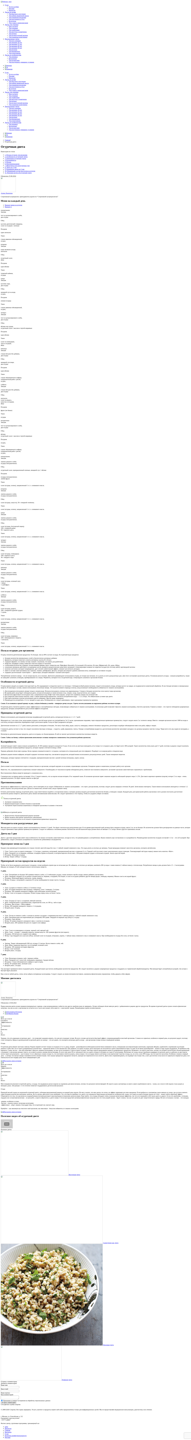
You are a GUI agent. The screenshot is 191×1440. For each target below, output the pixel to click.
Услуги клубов (14, 7)
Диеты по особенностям (13, 55)
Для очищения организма (17, 17)
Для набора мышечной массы (19, 16)
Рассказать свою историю (12, 1061)
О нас (7, 5)
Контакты (8, 1432)
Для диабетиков (14, 30)
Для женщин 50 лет (15, 48)
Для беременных (14, 51)
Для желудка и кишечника (18, 32)
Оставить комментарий (9, 1402)
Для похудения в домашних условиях (21, 62)
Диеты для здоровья (11, 25)
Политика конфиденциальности (16, 1436)
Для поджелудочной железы (18, 35)
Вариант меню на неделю (13, 205)
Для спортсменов (14, 53)
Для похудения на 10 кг (17, 19)
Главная (7, 140)
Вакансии (12, 10)
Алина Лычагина (7, 193)
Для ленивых (13, 57)
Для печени (13, 33)
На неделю (12, 21)
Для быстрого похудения (17, 14)
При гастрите (13, 26)
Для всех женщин (15, 41)
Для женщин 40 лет (15, 46)
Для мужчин (13, 50)
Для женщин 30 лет (15, 42)
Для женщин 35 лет (15, 44)
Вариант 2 (8, 207)
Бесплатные (13, 58)
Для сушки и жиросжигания (18, 23)
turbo (6, 1427)
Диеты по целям (10, 12)
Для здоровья (13, 28)
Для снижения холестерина (18, 37)
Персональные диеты (12, 39)
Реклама (11, 8)
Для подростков (14, 60)
